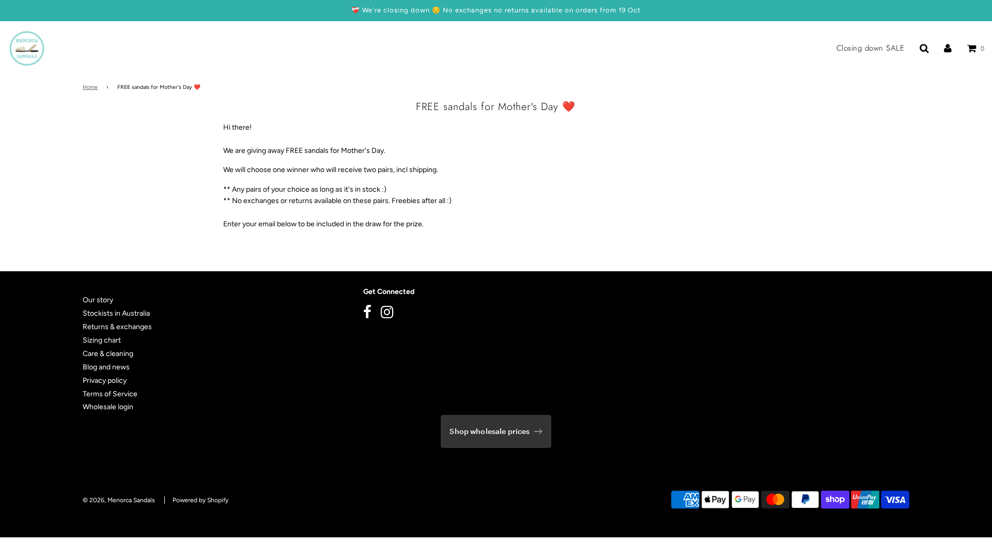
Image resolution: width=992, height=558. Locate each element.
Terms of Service (110, 394)
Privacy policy (105, 380)
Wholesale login (108, 406)
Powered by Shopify (200, 500)
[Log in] (948, 48)
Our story (98, 300)
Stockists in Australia (116, 313)
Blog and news (106, 367)
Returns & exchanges (117, 326)
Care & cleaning (108, 353)
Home (90, 87)
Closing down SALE (870, 48)
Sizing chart (102, 340)
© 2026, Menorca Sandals (119, 500)
